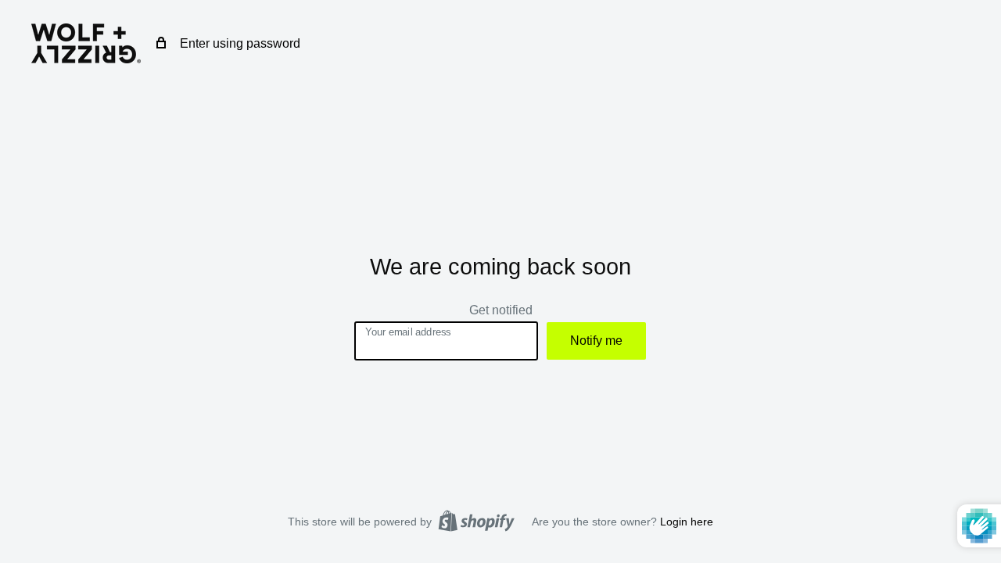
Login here (686, 521)
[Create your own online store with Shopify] (476, 521)
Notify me (596, 340)
